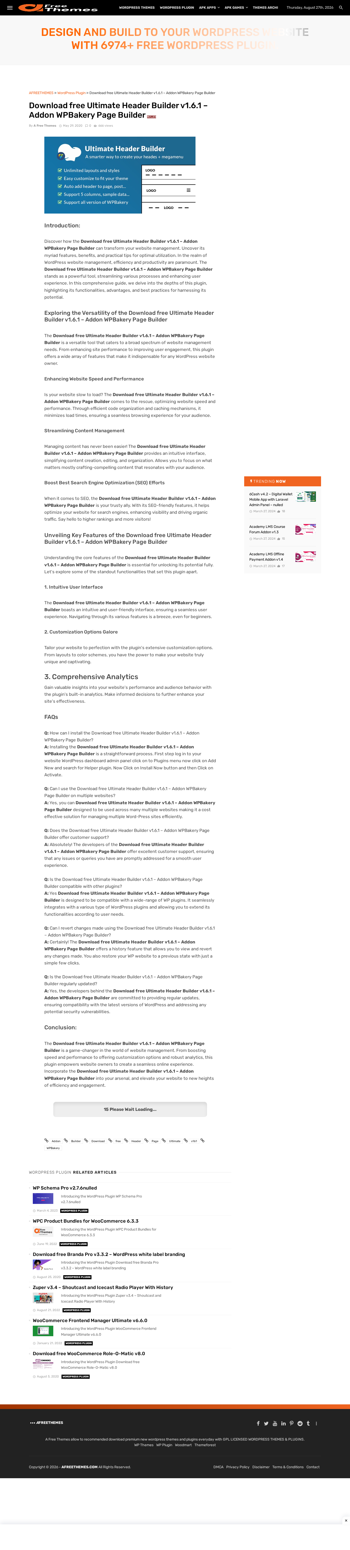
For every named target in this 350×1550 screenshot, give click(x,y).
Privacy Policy (238, 1467)
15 (283, 538)
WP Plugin (164, 1445)
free (118, 1141)
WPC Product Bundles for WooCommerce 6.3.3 (86, 1221)
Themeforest (205, 1445)
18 (283, 511)
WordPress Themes (137, 7)
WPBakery (53, 1148)
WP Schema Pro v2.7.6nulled (65, 1188)
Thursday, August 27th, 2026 (310, 7)
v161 (194, 1141)
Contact (313, 1467)
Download (98, 1141)
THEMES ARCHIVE (267, 7)
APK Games (234, 7)
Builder (76, 1141)
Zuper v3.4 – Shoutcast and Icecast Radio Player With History (103, 1287)
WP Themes (143, 1445)
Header (136, 1141)
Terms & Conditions (288, 1467)
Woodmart (183, 1445)
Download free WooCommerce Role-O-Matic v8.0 (89, 1353)
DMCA (218, 1467)
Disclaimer (261, 1467)
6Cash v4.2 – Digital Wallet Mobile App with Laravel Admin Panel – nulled (270, 499)
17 (283, 566)
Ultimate (174, 1141)
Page (155, 1141)
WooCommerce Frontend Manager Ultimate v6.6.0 (90, 1320)
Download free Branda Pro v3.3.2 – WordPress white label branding (109, 1254)
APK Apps (207, 7)
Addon (56, 1141)
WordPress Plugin (177, 7)
